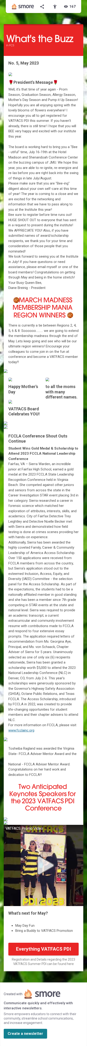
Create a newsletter (25, 1033)
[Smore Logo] (23, 6)
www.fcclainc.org (21, 730)
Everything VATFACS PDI (43, 949)
